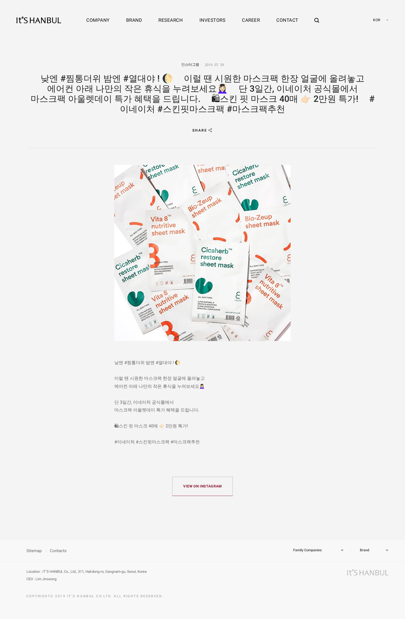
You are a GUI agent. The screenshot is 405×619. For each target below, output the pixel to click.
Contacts (58, 550)
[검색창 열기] (317, 15)
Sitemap (34, 550)
